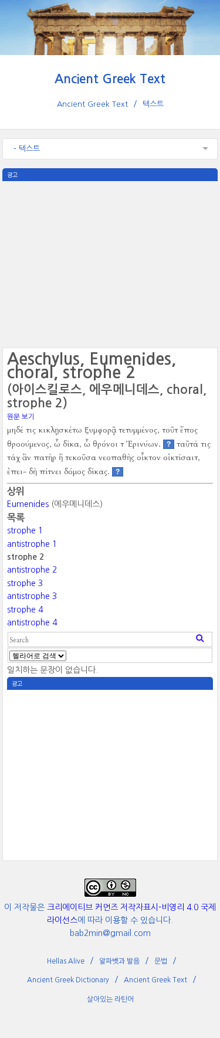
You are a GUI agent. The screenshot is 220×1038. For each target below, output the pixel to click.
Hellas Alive (65, 961)
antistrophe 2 (32, 570)
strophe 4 (25, 609)
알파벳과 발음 (119, 961)
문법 (160, 961)
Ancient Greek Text (110, 79)
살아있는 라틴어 (110, 999)
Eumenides (28, 504)
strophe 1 (25, 530)
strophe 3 (25, 583)
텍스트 (153, 104)
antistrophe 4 (32, 622)
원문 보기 (21, 416)
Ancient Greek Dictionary (68, 979)
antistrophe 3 (32, 596)
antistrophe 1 (32, 544)
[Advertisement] (110, 263)
